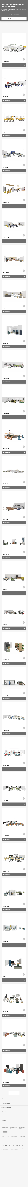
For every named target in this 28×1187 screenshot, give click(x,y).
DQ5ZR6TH (6, 413)
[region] (14, 10)
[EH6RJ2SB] (14, 83)
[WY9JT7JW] (14, 893)
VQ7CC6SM (6, 554)
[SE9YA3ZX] (14, 998)
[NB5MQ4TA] (14, 1034)
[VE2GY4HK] (14, 963)
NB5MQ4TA (6, 1047)
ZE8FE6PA (5, 484)
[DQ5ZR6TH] (14, 400)
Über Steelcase (5, 1098)
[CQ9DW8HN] (14, 858)
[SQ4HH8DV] (14, 259)
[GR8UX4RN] (14, 365)
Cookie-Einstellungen (14, 14)
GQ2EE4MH (6, 61)
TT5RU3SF (5, 941)
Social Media (5, 1111)
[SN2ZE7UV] (14, 330)
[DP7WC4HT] (14, 1069)
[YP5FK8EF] (14, 506)
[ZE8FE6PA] (14, 470)
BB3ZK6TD (6, 765)
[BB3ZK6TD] (14, 752)
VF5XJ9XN (5, 589)
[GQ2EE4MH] (14, 48)
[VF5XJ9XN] (14, 576)
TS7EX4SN (5, 167)
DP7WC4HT (6, 1082)
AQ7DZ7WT (6, 132)
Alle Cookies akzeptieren (14, 18)
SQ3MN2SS (6, 308)
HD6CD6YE (6, 800)
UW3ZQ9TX (6, 237)
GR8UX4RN (6, 378)
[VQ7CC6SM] (14, 541)
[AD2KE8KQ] (14, 435)
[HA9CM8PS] (14, 822)
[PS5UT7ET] (14, 611)
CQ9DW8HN (6, 871)
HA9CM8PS (6, 836)
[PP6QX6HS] (14, 189)
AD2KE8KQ (6, 448)
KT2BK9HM (6, 660)
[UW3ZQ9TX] (14, 224)
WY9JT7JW (6, 906)
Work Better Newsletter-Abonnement (10, 1116)
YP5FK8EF (5, 519)
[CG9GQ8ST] (14, 717)
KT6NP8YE (5, 695)
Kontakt (4, 1120)
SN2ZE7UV (5, 343)
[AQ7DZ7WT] (14, 119)
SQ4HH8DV (6, 273)
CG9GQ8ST (6, 730)
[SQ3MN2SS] (14, 294)
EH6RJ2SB (5, 97)
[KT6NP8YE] (14, 682)
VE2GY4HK (6, 976)
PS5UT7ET (5, 624)
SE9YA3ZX (5, 1012)
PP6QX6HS (6, 202)
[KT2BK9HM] (14, 646)
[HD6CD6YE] (14, 787)
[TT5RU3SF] (14, 928)
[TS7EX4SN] (14, 154)
